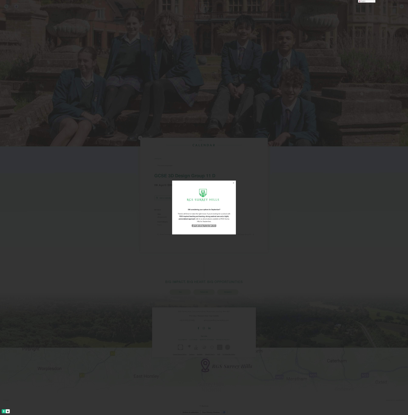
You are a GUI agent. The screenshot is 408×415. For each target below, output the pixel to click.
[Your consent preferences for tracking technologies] (8, 411)
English (362, 1)
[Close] (233, 183)
